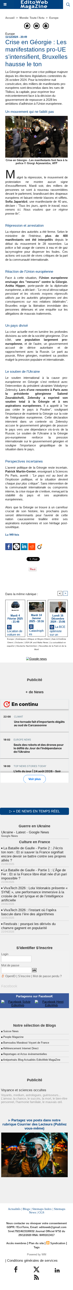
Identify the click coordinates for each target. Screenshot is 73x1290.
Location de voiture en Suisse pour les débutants (15, 632)
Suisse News (11, 1031)
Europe (53, 17)
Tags (37, 1247)
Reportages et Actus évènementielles (25, 1054)
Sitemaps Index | (42, 1209)
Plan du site (36, 1243)
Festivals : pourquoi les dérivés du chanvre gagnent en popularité (28, 926)
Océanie (19, 642)
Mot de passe (10, 965)
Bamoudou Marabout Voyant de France (26, 1042)
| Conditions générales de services (31, 1261)
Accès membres (16, 1243)
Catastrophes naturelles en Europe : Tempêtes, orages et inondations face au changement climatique (36, 632)
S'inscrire (24, 976)
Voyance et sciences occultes (23, 1090)
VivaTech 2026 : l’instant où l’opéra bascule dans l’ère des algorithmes (28, 912)
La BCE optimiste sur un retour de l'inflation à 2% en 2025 (57, 630)
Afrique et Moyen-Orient (39, 639)
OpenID (10, 976)
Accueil (10, 17)
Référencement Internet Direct (21, 1048)
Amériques (21, 639)
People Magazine (13, 1036)
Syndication (57, 1243)
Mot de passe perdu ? (47, 976)
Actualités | (15, 1209)
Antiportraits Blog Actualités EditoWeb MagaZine (31, 1059)
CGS (41, 1212)
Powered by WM (36, 1254)
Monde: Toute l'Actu (31, 17)
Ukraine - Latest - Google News (25, 832)
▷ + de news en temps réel (34, 811)
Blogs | (27, 1209)
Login (4, 954)
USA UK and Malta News (36, 642)
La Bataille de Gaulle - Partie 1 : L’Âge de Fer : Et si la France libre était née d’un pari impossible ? (34, 874)
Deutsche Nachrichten (26, 646)
